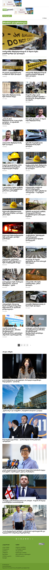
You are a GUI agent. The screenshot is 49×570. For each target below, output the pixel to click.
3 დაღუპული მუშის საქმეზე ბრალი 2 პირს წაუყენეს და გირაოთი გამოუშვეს (12, 189)
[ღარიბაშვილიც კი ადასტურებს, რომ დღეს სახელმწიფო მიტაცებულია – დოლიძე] (24, 366)
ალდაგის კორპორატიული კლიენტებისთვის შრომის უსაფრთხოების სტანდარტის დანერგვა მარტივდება (35, 331)
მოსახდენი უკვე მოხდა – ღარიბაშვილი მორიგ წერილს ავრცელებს (21, 440)
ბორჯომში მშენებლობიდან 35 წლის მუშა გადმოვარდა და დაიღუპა (20, 52)
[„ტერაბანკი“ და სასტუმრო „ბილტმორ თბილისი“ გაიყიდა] (24, 397)
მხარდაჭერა (7, 16)
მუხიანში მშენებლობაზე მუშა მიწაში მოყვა (11, 95)
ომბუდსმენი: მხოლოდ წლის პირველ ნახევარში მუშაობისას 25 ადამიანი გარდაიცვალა (11, 306)
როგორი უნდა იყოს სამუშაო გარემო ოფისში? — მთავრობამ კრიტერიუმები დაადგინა (36, 97)
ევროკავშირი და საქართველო (23, 554)
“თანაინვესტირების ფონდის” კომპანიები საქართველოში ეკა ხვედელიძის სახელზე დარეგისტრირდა (23, 532)
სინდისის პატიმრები (21, 547)
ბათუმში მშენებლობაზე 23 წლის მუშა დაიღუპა (35, 305)
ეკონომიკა (5, 550)
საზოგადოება (5, 549)
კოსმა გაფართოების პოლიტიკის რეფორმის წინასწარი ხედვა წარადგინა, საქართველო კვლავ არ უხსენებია (23, 470)
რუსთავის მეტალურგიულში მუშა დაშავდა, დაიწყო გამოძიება (12, 237)
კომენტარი (5, 552)
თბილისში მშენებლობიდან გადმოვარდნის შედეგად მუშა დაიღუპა (36, 74)
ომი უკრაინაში (19, 550)
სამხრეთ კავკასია (6, 556)
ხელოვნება (5, 554)
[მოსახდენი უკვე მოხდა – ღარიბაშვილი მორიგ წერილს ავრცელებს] (24, 426)
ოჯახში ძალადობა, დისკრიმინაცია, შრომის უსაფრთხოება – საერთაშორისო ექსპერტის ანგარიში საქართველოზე (12, 331)
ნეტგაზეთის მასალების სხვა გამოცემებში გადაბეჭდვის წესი (16, 567)
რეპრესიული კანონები (21, 552)
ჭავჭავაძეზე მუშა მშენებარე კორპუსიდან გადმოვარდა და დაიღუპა (36, 166)
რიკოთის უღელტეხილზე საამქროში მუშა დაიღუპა (11, 73)
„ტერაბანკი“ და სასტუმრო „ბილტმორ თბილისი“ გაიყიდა (22, 410)
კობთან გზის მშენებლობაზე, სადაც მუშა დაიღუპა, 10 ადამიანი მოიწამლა (12, 121)
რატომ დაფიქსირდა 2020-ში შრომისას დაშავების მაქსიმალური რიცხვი (12, 166)
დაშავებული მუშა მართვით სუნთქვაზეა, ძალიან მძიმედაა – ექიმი (12, 283)
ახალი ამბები (5, 547)
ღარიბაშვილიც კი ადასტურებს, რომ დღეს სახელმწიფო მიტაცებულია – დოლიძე (21, 380)
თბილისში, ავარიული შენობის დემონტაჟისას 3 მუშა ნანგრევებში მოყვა (11, 260)
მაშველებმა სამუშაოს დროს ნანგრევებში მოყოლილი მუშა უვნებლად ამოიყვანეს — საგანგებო (36, 189)
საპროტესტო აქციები (21, 549)
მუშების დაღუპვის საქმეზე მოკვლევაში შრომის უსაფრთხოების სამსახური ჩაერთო (35, 213)
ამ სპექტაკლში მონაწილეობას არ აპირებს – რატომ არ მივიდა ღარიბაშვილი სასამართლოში (24, 501)
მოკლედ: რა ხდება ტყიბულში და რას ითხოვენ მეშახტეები (36, 261)
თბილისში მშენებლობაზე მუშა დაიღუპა (12, 143)
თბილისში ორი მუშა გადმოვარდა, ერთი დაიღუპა (33, 283)
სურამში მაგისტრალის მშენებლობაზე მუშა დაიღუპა (34, 144)
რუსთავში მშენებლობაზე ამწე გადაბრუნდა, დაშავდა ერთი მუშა (12, 213)
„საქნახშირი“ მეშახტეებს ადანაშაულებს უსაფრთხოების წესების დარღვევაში (35, 237)
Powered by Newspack (6, 566)
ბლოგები (4, 557)
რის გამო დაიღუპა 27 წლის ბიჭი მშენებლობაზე (36, 119)
